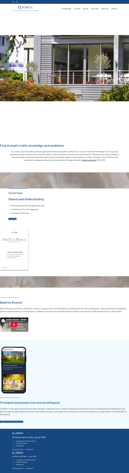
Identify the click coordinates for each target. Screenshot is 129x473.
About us (104, 8)
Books (85, 8)
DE (13, 2)
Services (94, 8)
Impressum (29, 449)
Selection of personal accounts (12, 422)
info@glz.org (20, 445)
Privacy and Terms (18, 449)
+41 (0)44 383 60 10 (21, 443)
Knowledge (66, 8)
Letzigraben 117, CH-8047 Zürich (26, 441)
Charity (114, 8)
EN (17, 2)
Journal (77, 8)
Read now (13, 219)
